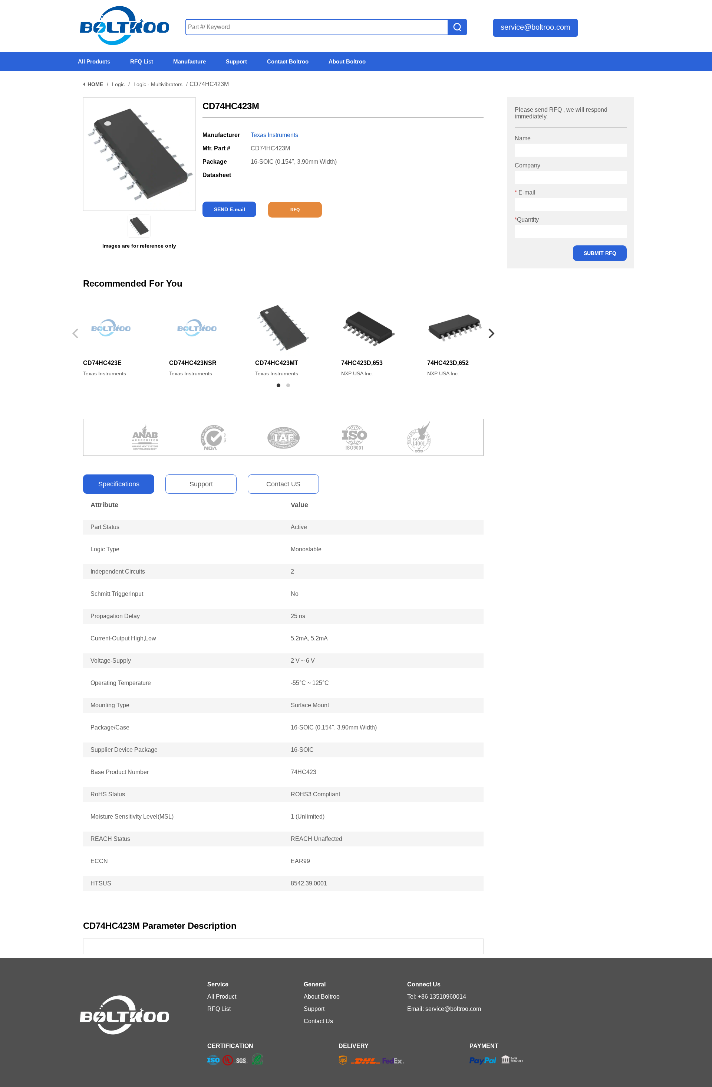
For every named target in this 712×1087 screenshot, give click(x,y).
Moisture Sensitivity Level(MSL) (132, 816)
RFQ (295, 209)
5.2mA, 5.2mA (309, 638)
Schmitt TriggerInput (116, 594)
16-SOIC (302, 750)
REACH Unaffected (316, 839)
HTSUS (100, 883)
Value (299, 505)
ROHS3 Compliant (315, 794)
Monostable (306, 549)
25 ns (298, 616)
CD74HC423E (102, 363)
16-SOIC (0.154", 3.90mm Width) (334, 727)
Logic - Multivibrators (158, 84)
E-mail (525, 192)
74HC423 (303, 772)
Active (299, 527)
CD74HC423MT (276, 363)
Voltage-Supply (110, 660)
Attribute (104, 505)
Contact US (283, 484)
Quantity (527, 219)
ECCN (99, 861)
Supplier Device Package (124, 750)
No (295, 594)
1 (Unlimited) (307, 816)
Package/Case (109, 727)
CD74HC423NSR (193, 363)
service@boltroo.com (535, 27)
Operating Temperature (120, 683)
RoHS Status (107, 794)
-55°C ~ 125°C (310, 683)
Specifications (118, 484)
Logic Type (104, 549)
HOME (95, 84)
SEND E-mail (229, 209)
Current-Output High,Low (123, 638)
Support (201, 484)
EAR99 (300, 861)
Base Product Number (119, 772)
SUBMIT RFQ (600, 253)
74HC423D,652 (448, 363)
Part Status (104, 527)
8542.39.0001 (309, 883)
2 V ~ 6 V (303, 660)
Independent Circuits (117, 571)
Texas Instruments (274, 135)
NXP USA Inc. (357, 373)
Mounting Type (109, 705)
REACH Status (110, 839)
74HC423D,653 (362, 363)
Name (523, 138)
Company (527, 165)
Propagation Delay (115, 616)
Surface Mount (310, 705)
